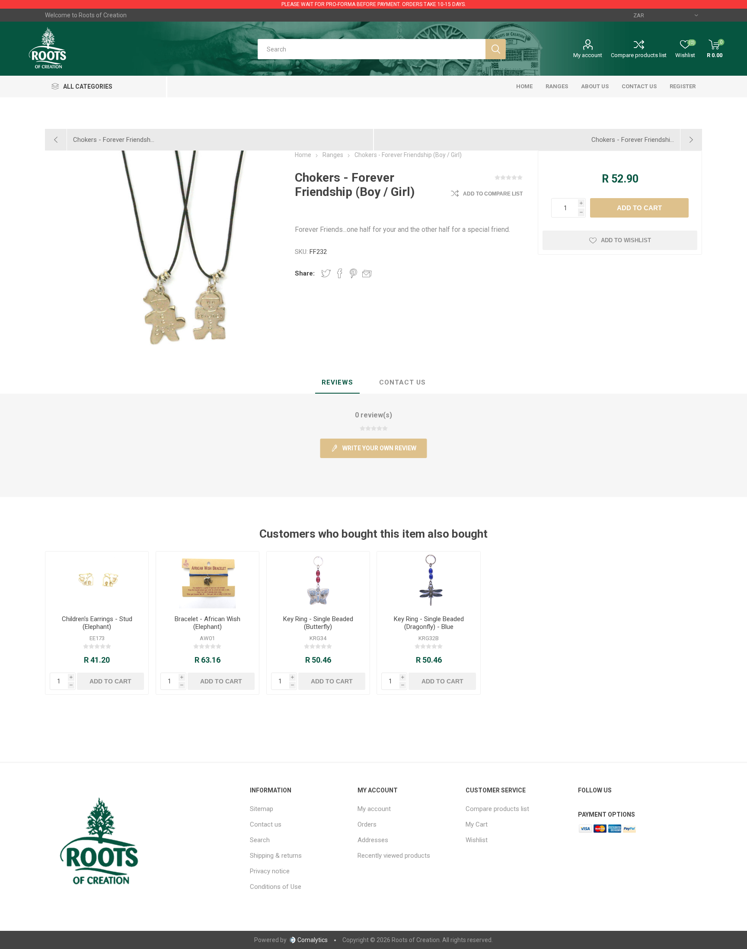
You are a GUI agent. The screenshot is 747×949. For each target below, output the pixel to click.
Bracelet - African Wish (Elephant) (207, 623)
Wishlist (477, 840)
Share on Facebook (340, 273)
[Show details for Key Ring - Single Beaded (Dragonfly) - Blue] (428, 579)
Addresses (373, 840)
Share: (305, 273)
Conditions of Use (275, 887)
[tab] (337, 383)
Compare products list (639, 55)
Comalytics (312, 939)
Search (260, 840)
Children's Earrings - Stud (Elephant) (97, 623)
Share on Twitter (326, 273)
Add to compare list (493, 194)
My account (587, 55)
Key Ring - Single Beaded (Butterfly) (318, 623)
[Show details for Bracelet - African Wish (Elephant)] (207, 579)
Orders (367, 824)
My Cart (477, 824)
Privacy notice (270, 871)
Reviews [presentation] (337, 382)
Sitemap (261, 809)
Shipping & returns (276, 855)
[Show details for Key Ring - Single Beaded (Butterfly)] (318, 579)
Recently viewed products (394, 855)
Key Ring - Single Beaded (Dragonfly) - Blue (429, 623)
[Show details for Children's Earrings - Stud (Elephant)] (97, 579)
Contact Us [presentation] (402, 382)
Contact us (265, 824)
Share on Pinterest (353, 273)
